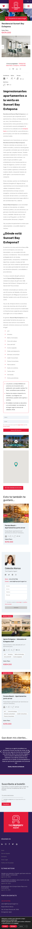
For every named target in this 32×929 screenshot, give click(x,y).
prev (5, 515)
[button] (18, 467)
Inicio (2, 850)
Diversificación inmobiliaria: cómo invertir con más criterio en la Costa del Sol (15, 880)
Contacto (4, 856)
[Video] (16, 441)
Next (29, 47)
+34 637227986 (5, 901)
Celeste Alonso (9, 906)
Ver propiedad (16, 632)
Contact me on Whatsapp (10, 69)
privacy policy (6, 426)
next (26, 515)
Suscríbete (6, 804)
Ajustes (21, 926)
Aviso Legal (4, 859)
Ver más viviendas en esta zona (13, 487)
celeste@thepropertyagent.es (18, 581)
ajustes (16, 923)
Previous (3, 47)
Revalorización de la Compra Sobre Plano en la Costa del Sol (14, 887)
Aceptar (5, 926)
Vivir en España (5, 853)
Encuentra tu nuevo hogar (17, 19)
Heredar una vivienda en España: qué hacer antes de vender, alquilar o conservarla (16, 874)
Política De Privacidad (7, 863)
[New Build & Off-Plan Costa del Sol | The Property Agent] (16, 11)
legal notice (20, 424)
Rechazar (13, 926)
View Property (17, 519)
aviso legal (18, 602)
